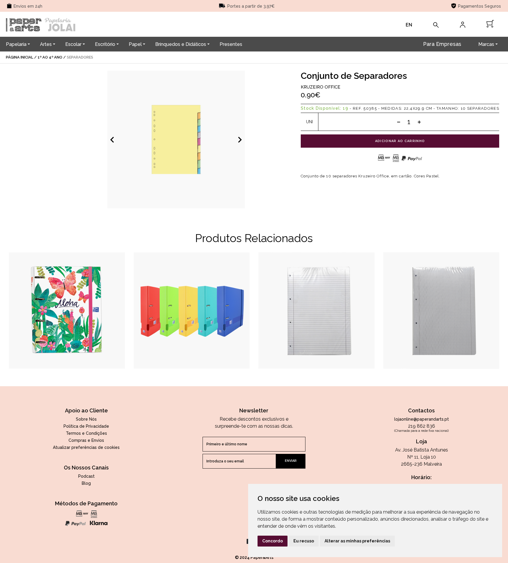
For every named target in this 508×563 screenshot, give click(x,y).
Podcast (86, 476)
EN (409, 25)
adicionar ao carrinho (400, 141)
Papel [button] (135, 44)
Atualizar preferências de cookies (86, 447)
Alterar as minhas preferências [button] (357, 541)
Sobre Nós (86, 419)
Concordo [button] (272, 541)
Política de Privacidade (86, 426)
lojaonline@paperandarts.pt (421, 419)
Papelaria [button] (16, 44)
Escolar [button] (73, 44)
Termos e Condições (86, 433)
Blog (86, 483)
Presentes (231, 44)
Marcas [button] (486, 44)
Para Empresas (442, 44)
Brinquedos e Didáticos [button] (180, 44)
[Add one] (419, 121)
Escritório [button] (105, 44)
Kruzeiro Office (320, 87)
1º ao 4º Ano (50, 57)
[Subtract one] (398, 121)
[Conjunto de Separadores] (176, 139)
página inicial (19, 57)
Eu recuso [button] (303, 541)
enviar (291, 461)
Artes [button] (46, 44)
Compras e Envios (86, 440)
